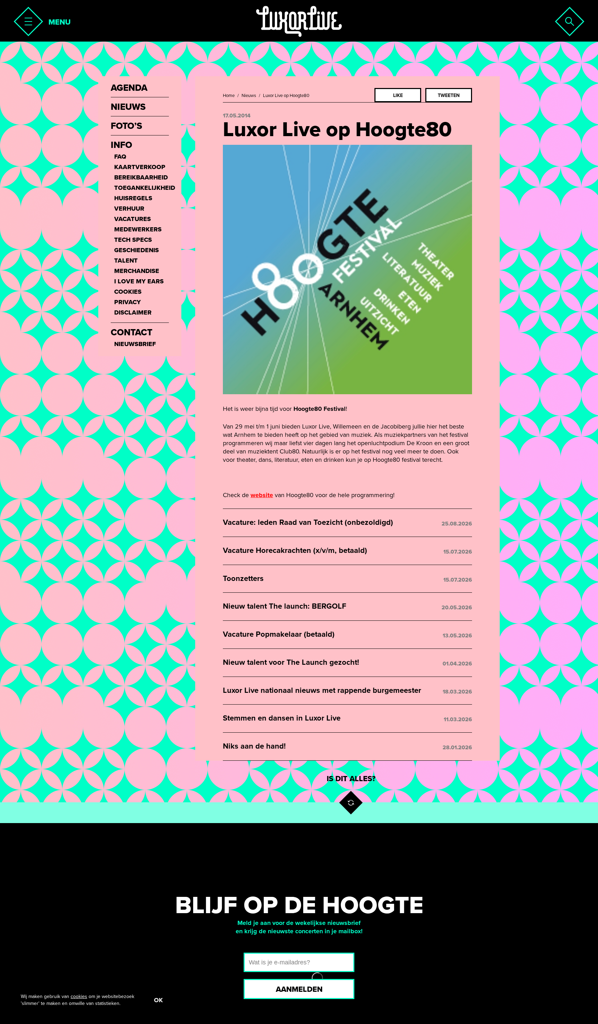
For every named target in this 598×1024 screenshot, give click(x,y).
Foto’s (126, 126)
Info (121, 145)
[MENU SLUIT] (26, 19)
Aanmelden (299, 989)
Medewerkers (138, 229)
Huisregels (133, 198)
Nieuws (249, 95)
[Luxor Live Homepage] (299, 21)
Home (229, 95)
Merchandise (136, 271)
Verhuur (129, 208)
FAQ (120, 156)
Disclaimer (133, 312)
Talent (126, 260)
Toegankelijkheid (141, 188)
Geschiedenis (136, 250)
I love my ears (139, 281)
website (262, 495)
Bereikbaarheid (141, 177)
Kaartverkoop (139, 167)
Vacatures (132, 219)
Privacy (127, 302)
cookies (79, 996)
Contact (131, 332)
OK (158, 1000)
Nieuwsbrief (135, 344)
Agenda (129, 88)
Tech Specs (133, 240)
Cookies (128, 291)
